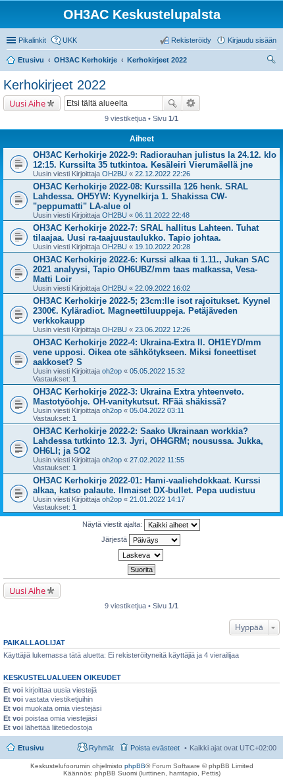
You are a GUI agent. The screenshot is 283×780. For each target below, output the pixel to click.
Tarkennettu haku (191, 103)
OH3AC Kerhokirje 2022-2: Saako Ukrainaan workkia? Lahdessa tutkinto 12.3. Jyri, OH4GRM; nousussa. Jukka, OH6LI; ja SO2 (148, 441)
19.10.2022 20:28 (162, 247)
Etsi (172, 103)
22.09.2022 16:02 (162, 288)
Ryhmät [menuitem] (101, 748)
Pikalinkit (32, 40)
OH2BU (114, 174)
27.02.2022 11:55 (157, 460)
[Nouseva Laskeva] (141, 555)
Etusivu (31, 748)
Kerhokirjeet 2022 (54, 85)
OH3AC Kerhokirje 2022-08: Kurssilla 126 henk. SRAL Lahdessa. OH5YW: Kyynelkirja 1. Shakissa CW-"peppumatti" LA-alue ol (140, 196)
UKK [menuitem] (70, 40)
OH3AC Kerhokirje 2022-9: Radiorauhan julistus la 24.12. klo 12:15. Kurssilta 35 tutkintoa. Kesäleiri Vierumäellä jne (154, 160)
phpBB (134, 765)
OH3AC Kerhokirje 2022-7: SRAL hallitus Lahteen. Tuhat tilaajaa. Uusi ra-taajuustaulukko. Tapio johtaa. (146, 233)
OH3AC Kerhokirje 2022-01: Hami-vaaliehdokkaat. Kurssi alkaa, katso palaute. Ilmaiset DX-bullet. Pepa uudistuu (147, 485)
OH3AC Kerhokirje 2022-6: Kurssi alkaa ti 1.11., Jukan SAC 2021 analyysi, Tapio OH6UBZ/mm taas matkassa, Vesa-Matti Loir (151, 269)
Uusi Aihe (27, 103)
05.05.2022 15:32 (157, 371)
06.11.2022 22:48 (162, 215)
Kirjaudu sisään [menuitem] (252, 40)
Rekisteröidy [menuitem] (191, 40)
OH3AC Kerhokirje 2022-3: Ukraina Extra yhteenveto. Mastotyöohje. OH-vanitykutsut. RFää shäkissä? (138, 396)
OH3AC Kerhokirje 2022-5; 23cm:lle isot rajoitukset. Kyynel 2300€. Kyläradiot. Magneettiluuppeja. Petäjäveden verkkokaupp (151, 311)
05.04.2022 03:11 (157, 410)
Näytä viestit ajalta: (113, 524)
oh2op (112, 371)
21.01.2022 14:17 (157, 499)
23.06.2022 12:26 (162, 329)
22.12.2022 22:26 (162, 174)
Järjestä (115, 539)
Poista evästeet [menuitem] (155, 748)
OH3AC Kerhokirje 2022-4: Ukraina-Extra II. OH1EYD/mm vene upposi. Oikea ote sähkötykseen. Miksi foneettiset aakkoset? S (147, 352)
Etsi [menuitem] (272, 61)
